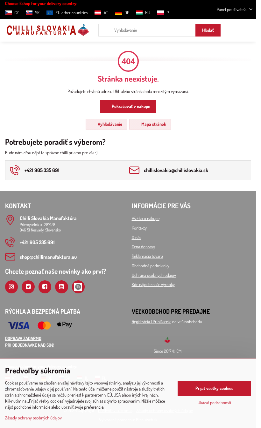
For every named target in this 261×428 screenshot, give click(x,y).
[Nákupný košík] (233, 30)
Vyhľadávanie (109, 124)
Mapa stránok (153, 124)
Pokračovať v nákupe (130, 106)
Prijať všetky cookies (214, 388)
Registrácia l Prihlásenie (151, 321)
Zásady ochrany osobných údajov (33, 417)
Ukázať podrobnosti (214, 402)
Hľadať (208, 30)
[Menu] (248, 30)
